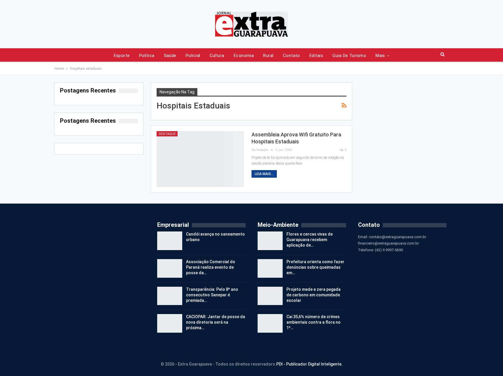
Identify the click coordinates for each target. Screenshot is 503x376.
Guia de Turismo (349, 55)
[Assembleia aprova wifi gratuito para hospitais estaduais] (200, 159)
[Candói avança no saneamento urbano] (169, 240)
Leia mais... (264, 174)
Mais (380, 55)
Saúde (170, 55)
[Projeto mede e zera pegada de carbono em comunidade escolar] (270, 296)
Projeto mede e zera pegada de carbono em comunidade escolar (313, 295)
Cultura (217, 55)
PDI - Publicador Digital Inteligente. (309, 364)
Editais (316, 55)
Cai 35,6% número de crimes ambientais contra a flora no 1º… (313, 322)
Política (147, 55)
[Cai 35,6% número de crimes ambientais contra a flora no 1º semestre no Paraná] (270, 323)
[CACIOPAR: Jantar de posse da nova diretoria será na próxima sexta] (169, 323)
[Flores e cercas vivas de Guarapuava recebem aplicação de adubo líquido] (270, 240)
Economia (244, 55)
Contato (291, 55)
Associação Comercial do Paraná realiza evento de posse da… (210, 267)
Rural (268, 55)
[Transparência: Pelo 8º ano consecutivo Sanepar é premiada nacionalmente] (169, 296)
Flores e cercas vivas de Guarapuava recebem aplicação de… (309, 239)
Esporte (122, 55)
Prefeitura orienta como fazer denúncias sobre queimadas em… (315, 267)
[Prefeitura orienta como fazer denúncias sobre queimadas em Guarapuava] (270, 268)
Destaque (167, 134)
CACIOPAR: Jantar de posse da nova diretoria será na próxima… (215, 322)
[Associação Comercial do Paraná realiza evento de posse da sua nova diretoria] (169, 268)
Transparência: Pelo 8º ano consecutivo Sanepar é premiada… (212, 295)
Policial (193, 55)
